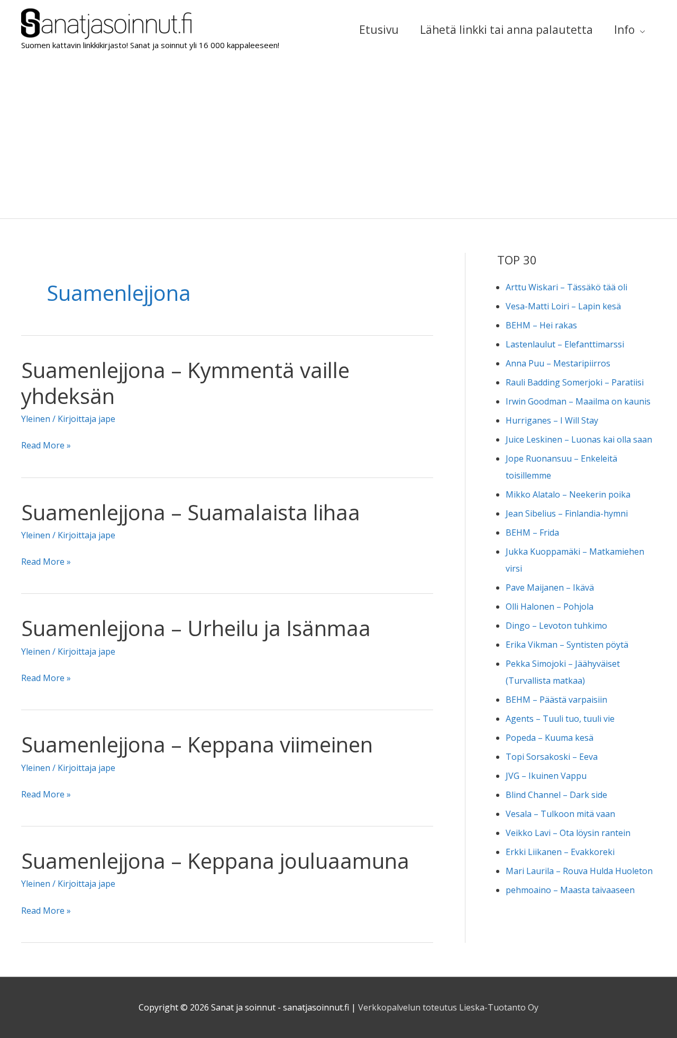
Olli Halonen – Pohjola (549, 606)
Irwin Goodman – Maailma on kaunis (578, 401)
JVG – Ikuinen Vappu (546, 776)
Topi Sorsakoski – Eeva (552, 757)
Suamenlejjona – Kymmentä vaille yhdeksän (185, 382)
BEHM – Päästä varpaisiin (556, 699)
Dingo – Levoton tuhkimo (556, 625)
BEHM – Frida (532, 532)
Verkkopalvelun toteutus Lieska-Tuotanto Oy (448, 1007)
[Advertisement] (338, 139)
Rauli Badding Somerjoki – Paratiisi (575, 382)
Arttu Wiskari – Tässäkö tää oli (566, 287)
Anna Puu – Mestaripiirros (558, 363)
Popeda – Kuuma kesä (549, 737)
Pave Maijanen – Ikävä (550, 587)
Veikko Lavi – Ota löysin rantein (568, 833)
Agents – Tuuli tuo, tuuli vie (560, 718)
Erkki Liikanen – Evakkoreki (560, 852)
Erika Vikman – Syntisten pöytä (567, 644)
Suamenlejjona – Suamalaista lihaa (190, 512)
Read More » (46, 446)
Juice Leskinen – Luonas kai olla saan (579, 439)
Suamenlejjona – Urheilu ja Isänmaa (196, 627)
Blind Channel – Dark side (556, 795)
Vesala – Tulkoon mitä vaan (560, 814)
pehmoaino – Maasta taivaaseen (570, 890)
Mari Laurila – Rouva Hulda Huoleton (579, 871)
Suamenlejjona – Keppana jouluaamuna (215, 860)
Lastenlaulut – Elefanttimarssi (565, 344)
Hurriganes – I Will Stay (552, 420)
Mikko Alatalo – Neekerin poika (568, 494)
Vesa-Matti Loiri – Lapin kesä (563, 306)
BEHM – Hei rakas (541, 325)
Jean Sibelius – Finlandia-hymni (567, 513)
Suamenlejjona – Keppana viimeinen (197, 744)
